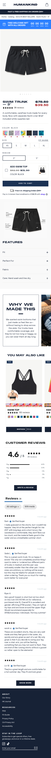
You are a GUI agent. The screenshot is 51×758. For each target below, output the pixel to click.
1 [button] (20, 94)
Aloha (17, 133)
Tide (41, 133)
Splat (11, 133)
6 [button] (31, 94)
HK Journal (6, 701)
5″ (37, 158)
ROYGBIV (23, 133)
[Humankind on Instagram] (3, 744)
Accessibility (7, 726)
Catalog (11, 17)
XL (44, 145)
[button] (25, 464)
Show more (25, 683)
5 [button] (29, 94)
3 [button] (24, 94)
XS (7, 145)
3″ (14, 158)
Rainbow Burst (5, 133)
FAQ (4, 711)
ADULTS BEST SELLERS (25, 17)
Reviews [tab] (13, 498)
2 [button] (22, 94)
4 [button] (26, 94)
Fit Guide (43, 140)
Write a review (25, 488)
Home (4, 17)
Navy (35, 133)
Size (4, 140)
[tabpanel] (25, 596)
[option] (25, 12)
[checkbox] (30, 506)
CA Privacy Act (8, 722)
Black (29, 133)
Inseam (6, 153)
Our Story (6, 698)
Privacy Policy (8, 719)
